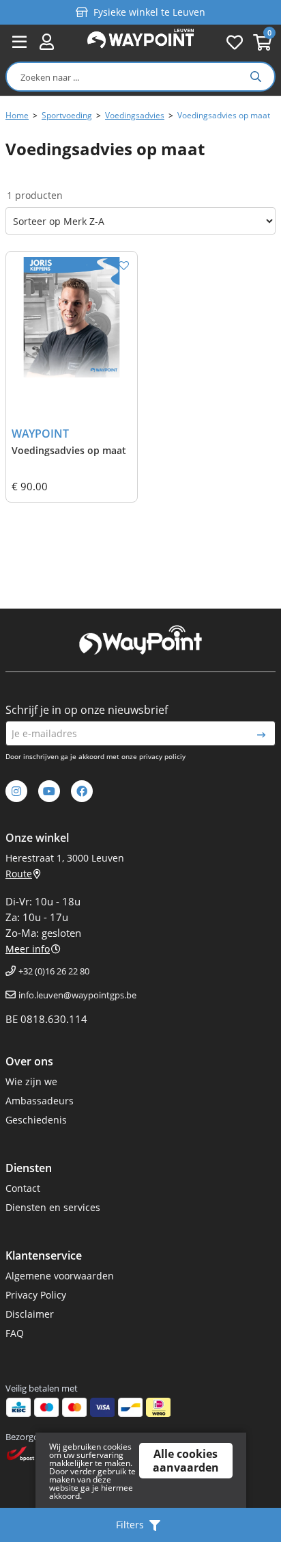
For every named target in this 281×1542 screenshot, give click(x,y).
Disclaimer (29, 1313)
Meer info (27, 948)
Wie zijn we (31, 1081)
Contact (22, 1188)
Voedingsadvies (134, 115)
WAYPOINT (40, 433)
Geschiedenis (36, 1119)
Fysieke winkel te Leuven (149, 10)
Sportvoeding (67, 115)
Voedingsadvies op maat (69, 450)
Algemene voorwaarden (59, 1275)
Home (17, 115)
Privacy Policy (35, 1294)
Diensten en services (52, 1207)
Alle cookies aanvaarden (186, 1460)
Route (18, 873)
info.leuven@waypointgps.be (77, 995)
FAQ (14, 1333)
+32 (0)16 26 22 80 (53, 971)
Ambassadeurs (39, 1100)
